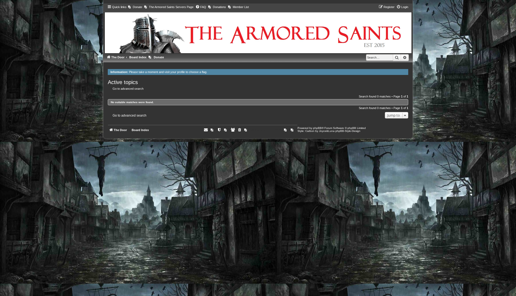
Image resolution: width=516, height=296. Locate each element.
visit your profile (174, 72)
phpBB (317, 128)
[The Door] (258, 28)
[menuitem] (135, 7)
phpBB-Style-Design (347, 130)
